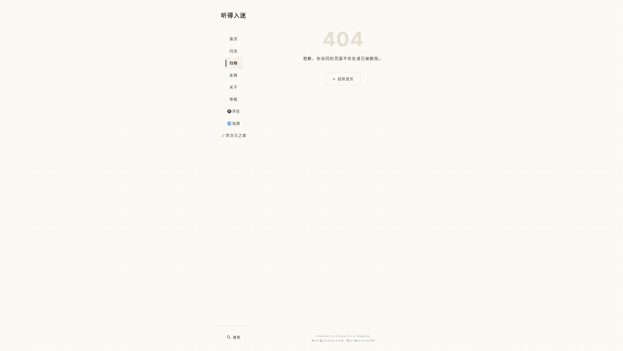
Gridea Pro (344, 336)
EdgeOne (363, 336)
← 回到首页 (343, 79)
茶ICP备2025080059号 (328, 340)
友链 (233, 75)
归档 (233, 63)
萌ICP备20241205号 (361, 340)
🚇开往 (233, 111)
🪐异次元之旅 (234, 135)
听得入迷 (233, 15)
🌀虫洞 (233, 123)
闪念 (233, 51)
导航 (233, 99)
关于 (233, 87)
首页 (233, 39)
